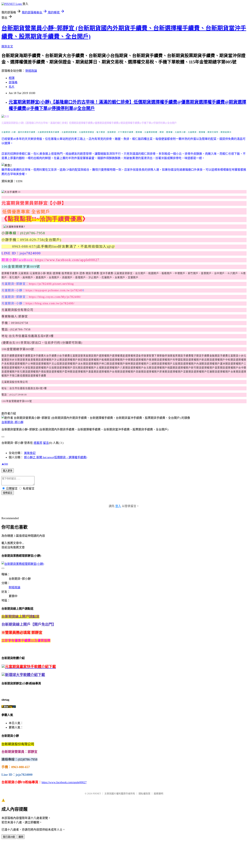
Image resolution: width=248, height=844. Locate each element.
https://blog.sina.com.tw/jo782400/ (50, 303)
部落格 (13, 82)
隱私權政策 (144, 793)
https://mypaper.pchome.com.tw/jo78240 (54, 290)
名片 (12, 86)
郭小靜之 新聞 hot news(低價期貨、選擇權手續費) (55, 457)
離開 (21, 836)
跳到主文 (7, 46)
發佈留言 (7, 492)
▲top (4, 463)
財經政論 (31, 70)
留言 (46, 442)
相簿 (12, 78)
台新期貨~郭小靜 (12, 422)
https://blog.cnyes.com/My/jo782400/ (55, 296)
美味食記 (30, 453)
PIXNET (97, 793)
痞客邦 (38, 442)
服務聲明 (158, 793)
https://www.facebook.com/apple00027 (67, 260)
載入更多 (7, 470)
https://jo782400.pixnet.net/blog (51, 283)
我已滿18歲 (9, 836)
